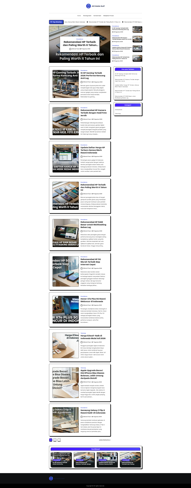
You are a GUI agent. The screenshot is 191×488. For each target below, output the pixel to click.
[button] (108, 44)
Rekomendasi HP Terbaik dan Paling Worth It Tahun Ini (120, 57)
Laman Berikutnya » (104, 440)
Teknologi (83, 333)
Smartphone (79, 39)
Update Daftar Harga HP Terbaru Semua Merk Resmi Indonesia (122, 48)
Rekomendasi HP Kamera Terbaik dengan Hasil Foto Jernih (122, 38)
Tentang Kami (87, 15)
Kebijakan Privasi (108, 15)
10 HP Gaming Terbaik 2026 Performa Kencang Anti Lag (120, 28)
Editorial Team (76, 48)
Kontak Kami (97, 15)
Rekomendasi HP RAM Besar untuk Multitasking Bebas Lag (80, 45)
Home (79, 15)
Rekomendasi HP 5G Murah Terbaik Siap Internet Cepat (91, 262)
